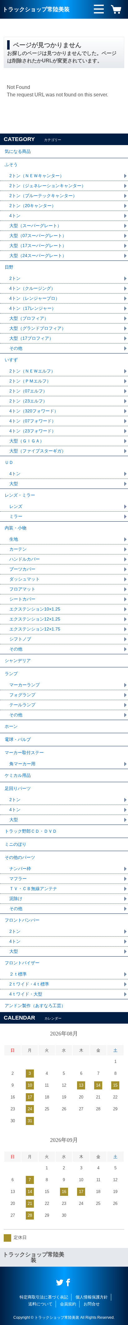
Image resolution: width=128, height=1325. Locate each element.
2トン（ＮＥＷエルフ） (32, 370)
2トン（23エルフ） (28, 400)
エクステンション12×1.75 (34, 628)
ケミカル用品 (18, 775)
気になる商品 (18, 151)
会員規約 (68, 1304)
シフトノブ (20, 638)
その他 (15, 348)
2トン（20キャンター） (32, 205)
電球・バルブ (18, 739)
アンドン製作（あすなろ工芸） (35, 1005)
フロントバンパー (22, 920)
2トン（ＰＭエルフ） (30, 380)
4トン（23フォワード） (32, 430)
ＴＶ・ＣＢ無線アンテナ (33, 888)
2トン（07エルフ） (28, 390)
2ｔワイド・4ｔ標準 (29, 984)
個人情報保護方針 (91, 1297)
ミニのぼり (15, 844)
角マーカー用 (22, 763)
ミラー (15, 516)
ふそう (11, 164)
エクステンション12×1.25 (34, 618)
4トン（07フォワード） (32, 420)
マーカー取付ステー (24, 752)
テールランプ (22, 704)
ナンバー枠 (20, 868)
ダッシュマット (24, 579)
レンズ (15, 506)
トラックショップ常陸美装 (36, 9)
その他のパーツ (20, 857)
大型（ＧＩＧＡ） (26, 440)
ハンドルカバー (24, 559)
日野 (9, 267)
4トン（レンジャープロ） (34, 298)
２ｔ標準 (18, 974)
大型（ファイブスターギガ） (37, 450)
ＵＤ (9, 462)
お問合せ (92, 1304)
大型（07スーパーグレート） (37, 235)
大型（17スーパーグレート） (37, 245)
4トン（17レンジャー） (32, 308)
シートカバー (22, 599)
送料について (40, 1304)
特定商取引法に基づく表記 (44, 1297)
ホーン (11, 726)
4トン (15, 215)
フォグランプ (22, 694)
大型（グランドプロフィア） (37, 328)
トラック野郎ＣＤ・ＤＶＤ (31, 831)
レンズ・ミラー (20, 495)
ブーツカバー (22, 569)
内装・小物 (15, 527)
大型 (13, 483)
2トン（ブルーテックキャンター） (43, 195)
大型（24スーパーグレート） (37, 255)
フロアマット (22, 589)
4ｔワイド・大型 (25, 993)
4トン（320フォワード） (33, 410)
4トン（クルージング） (32, 288)
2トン (15, 278)
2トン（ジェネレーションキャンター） (47, 185)
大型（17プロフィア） (31, 338)
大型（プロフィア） (28, 318)
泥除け (15, 898)
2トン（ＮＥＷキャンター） (36, 175)
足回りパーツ (18, 788)
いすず (11, 359)
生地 (13, 539)
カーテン (18, 549)
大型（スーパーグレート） (35, 225)
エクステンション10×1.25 (34, 608)
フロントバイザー (22, 962)
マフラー (18, 878)
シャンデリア (18, 660)
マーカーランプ (24, 684)
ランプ (11, 673)
